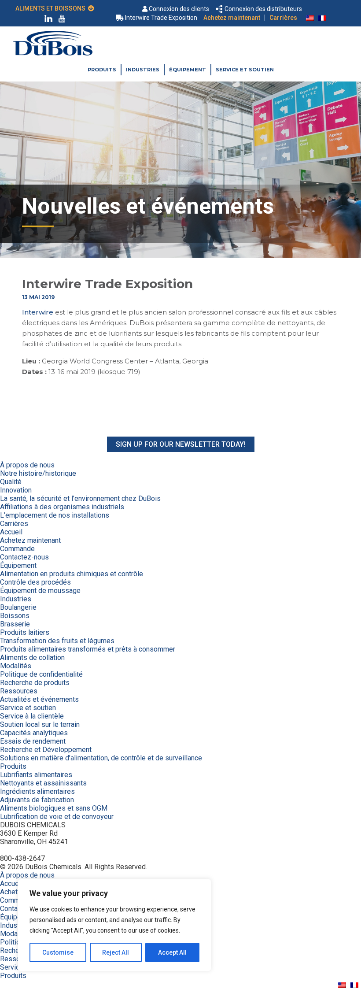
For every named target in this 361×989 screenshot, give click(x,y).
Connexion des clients (179, 8)
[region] (114, 925)
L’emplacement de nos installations (54, 515)
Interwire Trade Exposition (161, 17)
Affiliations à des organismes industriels (62, 507)
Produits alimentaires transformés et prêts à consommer (87, 649)
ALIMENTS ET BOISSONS (51, 8)
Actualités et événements (39, 699)
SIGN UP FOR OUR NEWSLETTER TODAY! (181, 444)
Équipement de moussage (40, 590)
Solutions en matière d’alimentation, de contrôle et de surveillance (101, 758)
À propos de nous (27, 465)
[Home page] (52, 53)
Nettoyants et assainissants (43, 783)
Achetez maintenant (231, 17)
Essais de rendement (33, 741)
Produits (102, 70)
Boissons (14, 615)
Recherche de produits (35, 682)
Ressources (18, 691)
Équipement (187, 70)
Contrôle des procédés (35, 582)
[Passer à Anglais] (310, 18)
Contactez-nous (24, 557)
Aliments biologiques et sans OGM (53, 808)
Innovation (16, 490)
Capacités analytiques (34, 733)
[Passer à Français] (322, 18)
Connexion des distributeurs (263, 8)
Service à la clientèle (32, 716)
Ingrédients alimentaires (37, 791)
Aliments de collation (32, 657)
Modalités (15, 666)
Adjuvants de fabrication (37, 800)
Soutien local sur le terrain (40, 724)
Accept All (172, 952)
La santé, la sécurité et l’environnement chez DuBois (80, 498)
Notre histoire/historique (38, 473)
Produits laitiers (24, 632)
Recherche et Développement (46, 749)
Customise (58, 952)
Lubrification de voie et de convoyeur (57, 816)
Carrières (283, 17)
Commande (17, 549)
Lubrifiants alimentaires (36, 774)
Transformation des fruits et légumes (57, 641)
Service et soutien (245, 70)
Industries (142, 70)
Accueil (11, 532)
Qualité (11, 482)
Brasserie (15, 624)
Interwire (37, 312)
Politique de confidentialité (41, 674)
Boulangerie (18, 607)
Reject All (115, 952)
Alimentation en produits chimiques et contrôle (71, 574)
